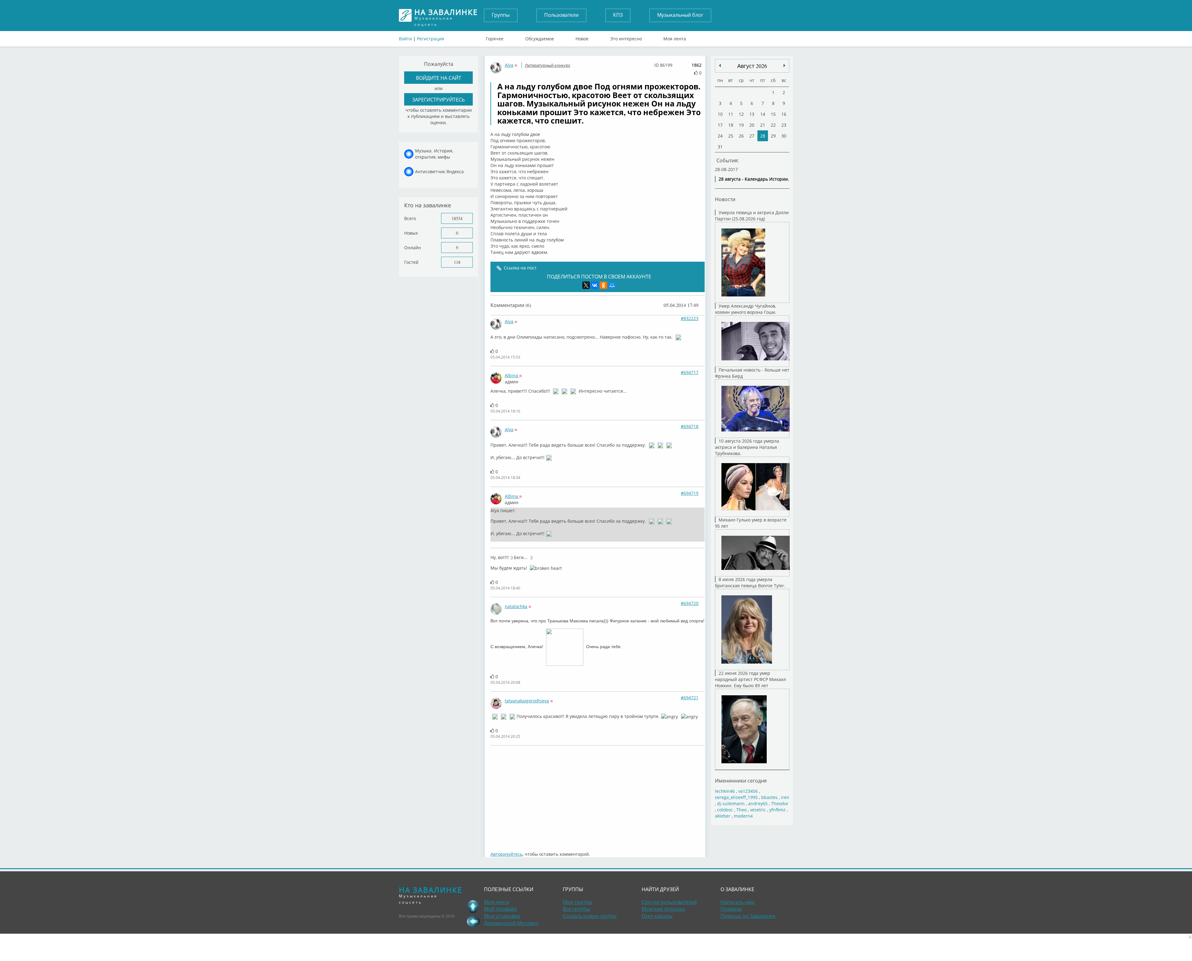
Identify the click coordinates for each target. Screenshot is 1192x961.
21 (762, 125)
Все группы (576, 908)
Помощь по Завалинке (747, 916)
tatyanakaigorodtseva (527, 701)
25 (730, 136)
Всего (410, 218)
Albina (512, 375)
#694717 (689, 372)
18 (730, 125)
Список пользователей (669, 902)
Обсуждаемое (539, 37)
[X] (586, 285)
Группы (501, 14)
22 (773, 125)
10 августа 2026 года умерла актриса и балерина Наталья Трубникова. (747, 447)
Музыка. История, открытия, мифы (434, 154)
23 (783, 125)
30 (783, 136)
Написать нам (737, 902)
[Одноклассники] (603, 285)
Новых (411, 233)
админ (511, 382)
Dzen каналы (657, 916)
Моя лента (674, 37)
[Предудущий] (784, 65)
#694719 (689, 493)
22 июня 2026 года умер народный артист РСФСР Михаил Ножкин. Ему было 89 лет (750, 679)
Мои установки (502, 916)
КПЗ (618, 14)
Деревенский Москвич (511, 923)
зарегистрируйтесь (438, 99)
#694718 (689, 426)
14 (762, 114)
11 (730, 114)
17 (720, 125)
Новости (725, 199)
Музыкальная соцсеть (446, 15)
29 (773, 136)
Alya (509, 65)
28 (762, 136)
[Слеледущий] (720, 65)
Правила (731, 908)
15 (773, 114)
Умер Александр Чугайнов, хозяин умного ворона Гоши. (745, 309)
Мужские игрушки (663, 908)
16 (783, 114)
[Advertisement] (676, 795)
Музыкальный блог (680, 14)
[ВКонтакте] (594, 285)
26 (741, 136)
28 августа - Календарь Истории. (754, 179)
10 (720, 114)
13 (751, 114)
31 (720, 147)
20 (751, 125)
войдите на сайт (438, 77)
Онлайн (412, 247)
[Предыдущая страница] (473, 921)
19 (741, 125)
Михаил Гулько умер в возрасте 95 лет (751, 523)
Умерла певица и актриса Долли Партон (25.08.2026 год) (752, 216)
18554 (457, 218)
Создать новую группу (589, 916)
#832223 (689, 318)
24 (720, 136)
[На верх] (473, 906)
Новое (582, 37)
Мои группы (577, 902)
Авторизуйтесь (506, 854)
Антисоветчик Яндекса (439, 171)
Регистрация (430, 39)
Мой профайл (500, 908)
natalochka (516, 606)
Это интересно (626, 37)
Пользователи (561, 14)
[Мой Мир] (612, 285)
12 (741, 114)
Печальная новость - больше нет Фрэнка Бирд (752, 373)
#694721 (689, 698)
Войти (405, 39)
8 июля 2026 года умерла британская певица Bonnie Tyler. (750, 582)
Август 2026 (752, 66)
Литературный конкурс (547, 65)
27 (751, 136)
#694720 (689, 603)
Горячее (494, 37)
